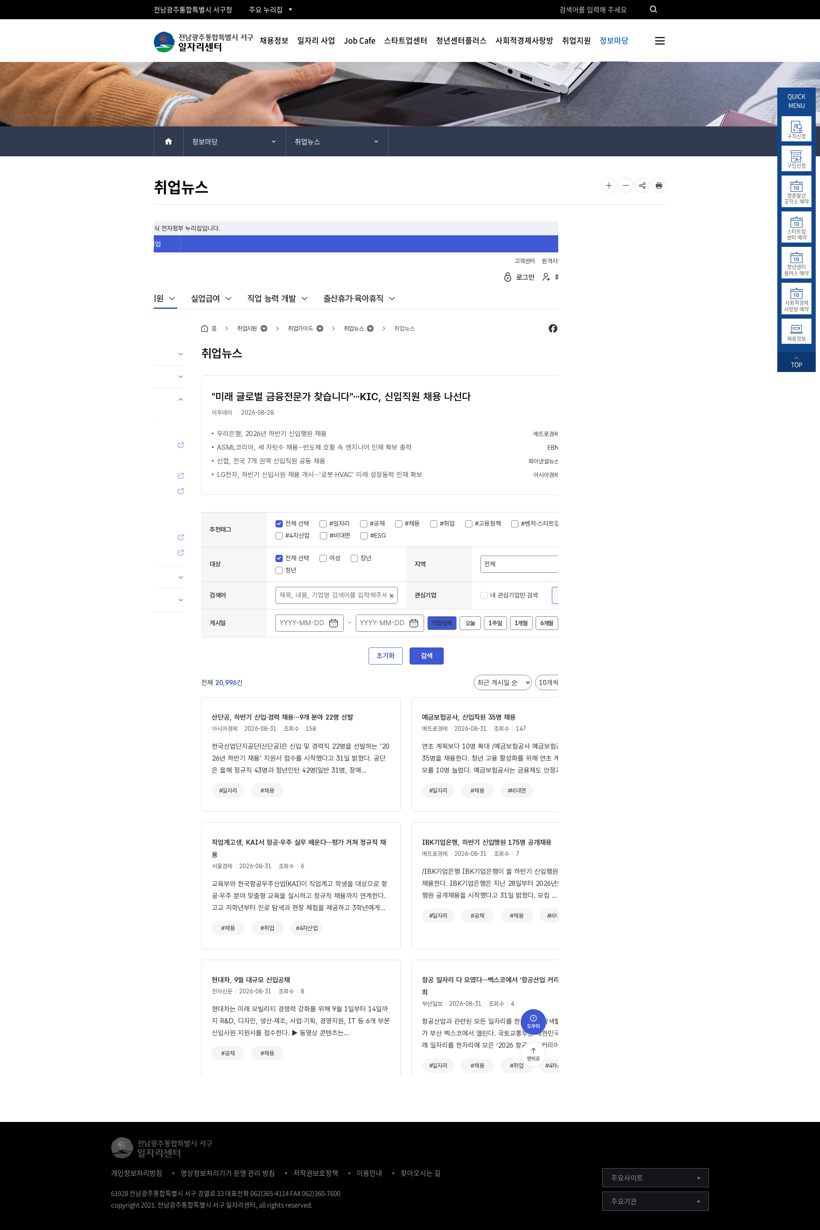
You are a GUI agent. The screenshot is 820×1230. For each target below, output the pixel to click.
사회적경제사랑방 (524, 40)
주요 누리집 (266, 9)
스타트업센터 (406, 40)
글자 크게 (608, 185)
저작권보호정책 (315, 1173)
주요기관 (624, 1201)
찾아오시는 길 (421, 1173)
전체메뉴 (659, 40)
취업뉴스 (307, 141)
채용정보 (274, 40)
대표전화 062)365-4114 (257, 1193)
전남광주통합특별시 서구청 (193, 9)
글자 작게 (625, 185)
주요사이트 (627, 1177)
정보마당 (614, 40)
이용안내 (369, 1173)
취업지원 (576, 40)
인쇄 (658, 185)
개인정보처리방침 (136, 1173)
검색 (653, 9)
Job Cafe (359, 40)
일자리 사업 (316, 40)
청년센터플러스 (461, 40)
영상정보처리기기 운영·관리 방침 (228, 1173)
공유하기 (642, 192)
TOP (796, 364)
